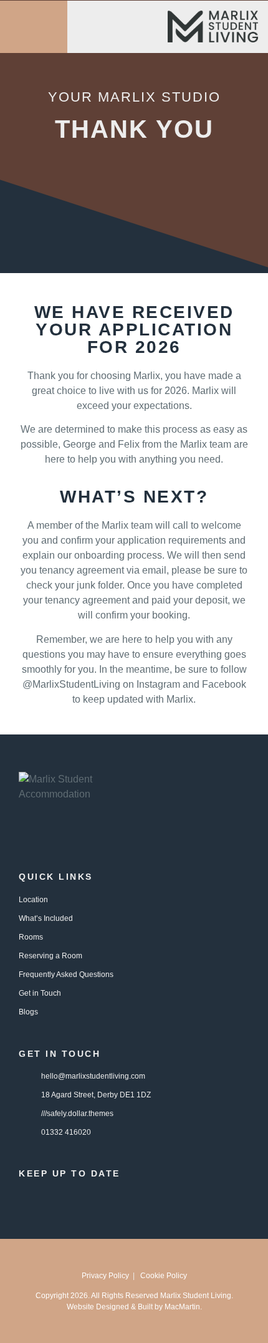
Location (33, 899)
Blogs (28, 1012)
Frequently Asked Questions (66, 974)
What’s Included (46, 918)
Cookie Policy (163, 1275)
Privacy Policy (105, 1275)
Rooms (31, 937)
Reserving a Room (50, 955)
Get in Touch (40, 993)
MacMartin (182, 1306)
